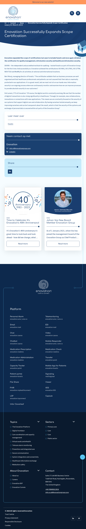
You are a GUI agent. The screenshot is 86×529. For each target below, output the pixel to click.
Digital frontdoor (18, 431)
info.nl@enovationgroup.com (20, 148)
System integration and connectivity (25, 457)
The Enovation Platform (21, 427)
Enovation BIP (17, 483)
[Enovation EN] (44, 287)
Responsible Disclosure (13, 521)
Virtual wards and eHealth (21, 441)
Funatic (10, 124)
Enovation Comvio (18, 487)
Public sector (52, 438)
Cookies (8, 525)
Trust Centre (9, 514)
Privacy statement (11, 518)
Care (49, 431)
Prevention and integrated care (23, 449)
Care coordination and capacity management (23, 436)
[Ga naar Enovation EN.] (5, 23)
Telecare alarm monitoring (22, 445)
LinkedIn (12, 152)
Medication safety (18, 464)
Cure (49, 434)
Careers (15, 479)
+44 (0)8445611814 (52, 489)
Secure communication (20, 453)
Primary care (52, 427)
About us (15, 476)
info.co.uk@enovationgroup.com (57, 492)
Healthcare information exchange (24, 461)
